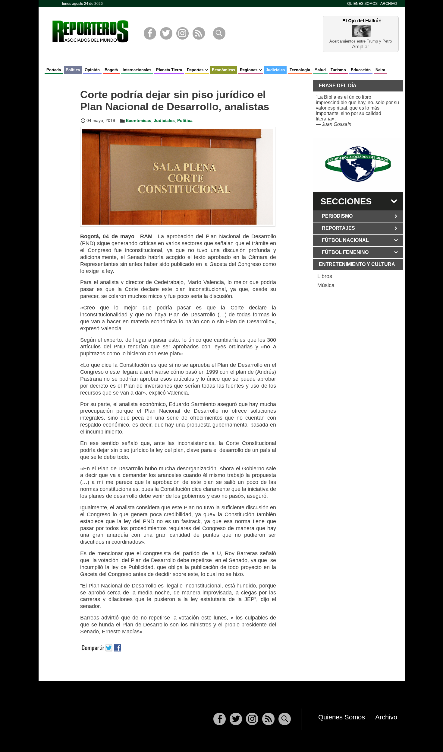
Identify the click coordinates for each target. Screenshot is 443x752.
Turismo (338, 70)
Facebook (150, 33)
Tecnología (300, 70)
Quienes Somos (362, 4)
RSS (199, 33)
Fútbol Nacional (345, 240)
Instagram (182, 33)
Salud (320, 70)
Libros (324, 276)
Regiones (248, 70)
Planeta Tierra (169, 70)
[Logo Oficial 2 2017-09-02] (358, 164)
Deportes (195, 70)
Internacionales (137, 70)
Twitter (166, 33)
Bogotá (111, 70)
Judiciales (275, 70)
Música (326, 285)
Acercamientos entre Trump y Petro (360, 41)
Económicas (223, 70)
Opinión (92, 70)
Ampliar (360, 46)
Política (73, 70)
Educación (361, 70)
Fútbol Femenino (345, 252)
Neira (380, 70)
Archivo (388, 4)
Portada (53, 70)
